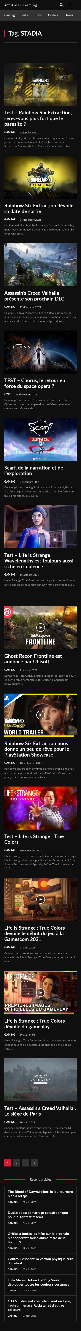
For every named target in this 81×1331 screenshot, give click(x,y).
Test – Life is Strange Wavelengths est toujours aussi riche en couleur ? (38, 561)
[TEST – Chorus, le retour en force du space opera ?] (40, 352)
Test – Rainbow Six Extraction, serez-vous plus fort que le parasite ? (38, 118)
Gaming (9, 132)
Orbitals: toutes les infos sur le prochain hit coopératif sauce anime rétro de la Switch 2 (38, 1238)
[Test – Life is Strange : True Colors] (40, 808)
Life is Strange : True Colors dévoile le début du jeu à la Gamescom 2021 (34, 934)
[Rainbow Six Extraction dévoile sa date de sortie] (40, 177)
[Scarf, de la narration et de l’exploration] (40, 439)
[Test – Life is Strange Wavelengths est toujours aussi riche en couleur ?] (40, 526)
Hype (7, 394)
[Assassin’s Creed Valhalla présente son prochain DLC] (40, 264)
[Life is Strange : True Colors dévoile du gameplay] (40, 992)
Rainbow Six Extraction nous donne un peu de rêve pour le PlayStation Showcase (36, 749)
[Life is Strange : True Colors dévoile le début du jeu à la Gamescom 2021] (40, 899)
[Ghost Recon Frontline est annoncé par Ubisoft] (40, 627)
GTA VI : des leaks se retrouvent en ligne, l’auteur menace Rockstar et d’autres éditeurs (39, 1306)
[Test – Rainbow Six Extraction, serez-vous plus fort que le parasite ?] (40, 84)
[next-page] (34, 1162)
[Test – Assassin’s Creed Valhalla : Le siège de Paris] (40, 1079)
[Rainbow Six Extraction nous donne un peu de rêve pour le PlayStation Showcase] (40, 715)
